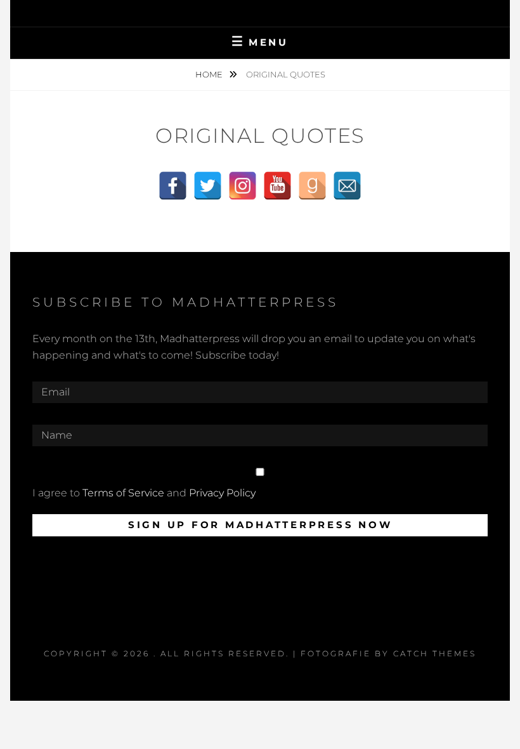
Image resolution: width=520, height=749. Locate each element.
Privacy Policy (222, 493)
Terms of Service (123, 493)
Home (209, 74)
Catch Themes (434, 653)
